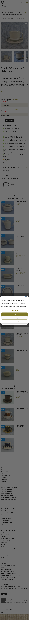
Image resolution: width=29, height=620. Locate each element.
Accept (14, 314)
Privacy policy (18, 320)
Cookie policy (11, 320)
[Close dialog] (26, 297)
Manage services (14, 310)
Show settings (14, 318)
